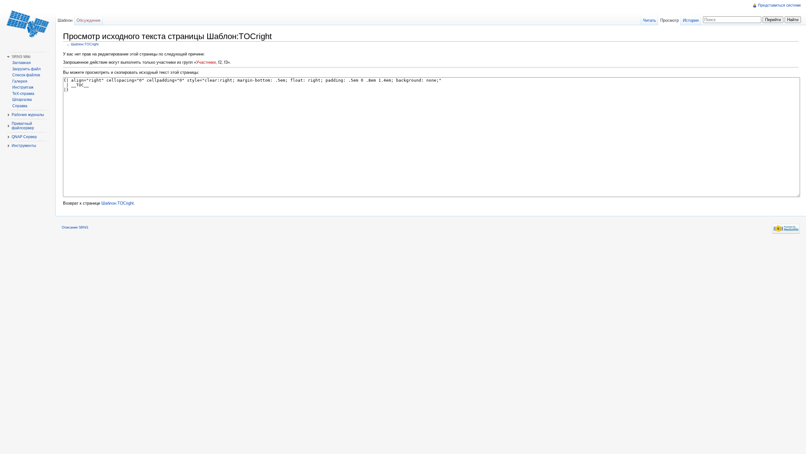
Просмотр (669, 20)
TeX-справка (23, 93)
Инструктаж (22, 87)
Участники (206, 62)
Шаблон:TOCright (85, 44)
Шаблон (65, 20)
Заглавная (21, 63)
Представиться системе (779, 5)
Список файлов (26, 75)
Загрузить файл (26, 69)
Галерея (19, 81)
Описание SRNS (75, 227)
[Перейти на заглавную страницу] (28, 25)
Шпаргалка (22, 99)
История (691, 20)
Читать (649, 20)
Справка (19, 106)
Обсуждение (88, 20)
